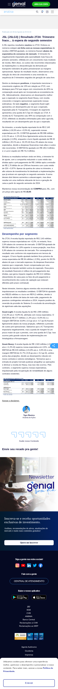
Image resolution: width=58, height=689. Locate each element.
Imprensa (29, 655)
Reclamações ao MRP (28, 626)
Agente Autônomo (29, 647)
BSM (29, 610)
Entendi (29, 683)
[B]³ (28, 607)
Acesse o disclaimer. (11, 401)
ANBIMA (28, 616)
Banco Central (29, 619)
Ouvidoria (29, 651)
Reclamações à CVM (29, 623)
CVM (29, 613)
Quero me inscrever (29, 542)
